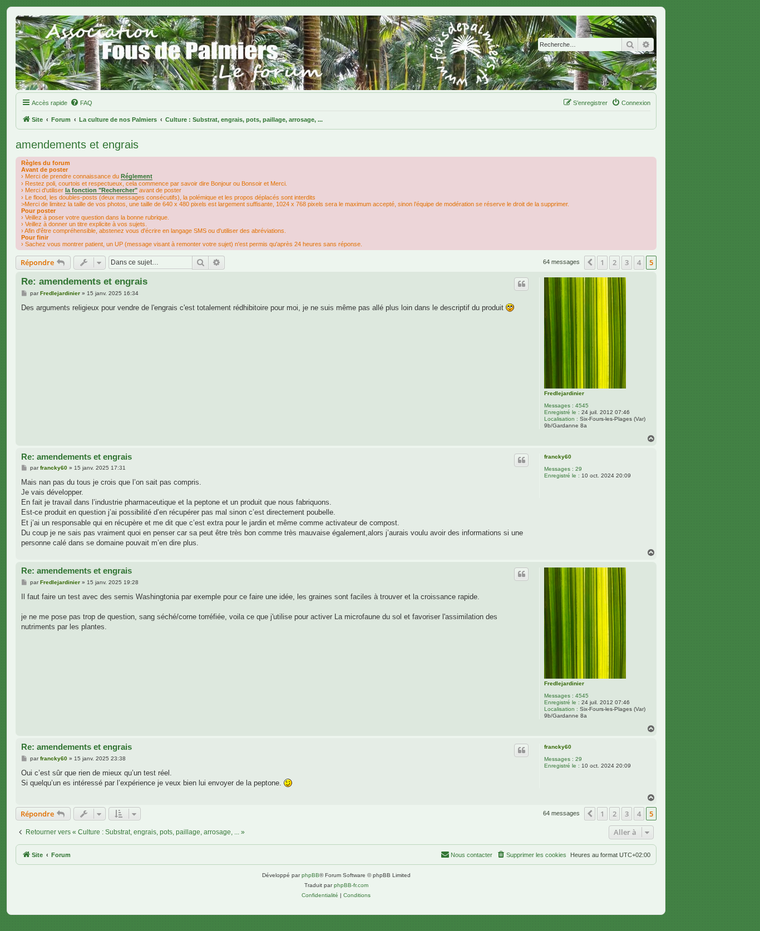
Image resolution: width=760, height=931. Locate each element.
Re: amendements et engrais (84, 281)
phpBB (310, 875)
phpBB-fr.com (351, 885)
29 (578, 469)
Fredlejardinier (564, 393)
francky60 (557, 457)
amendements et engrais (77, 144)
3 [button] (627, 262)
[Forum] (336, 53)
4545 (582, 405)
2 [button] (614, 262)
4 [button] (639, 262)
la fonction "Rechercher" (101, 190)
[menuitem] (81, 102)
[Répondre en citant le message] (521, 284)
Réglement (136, 176)
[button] (589, 262)
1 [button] (602, 262)
